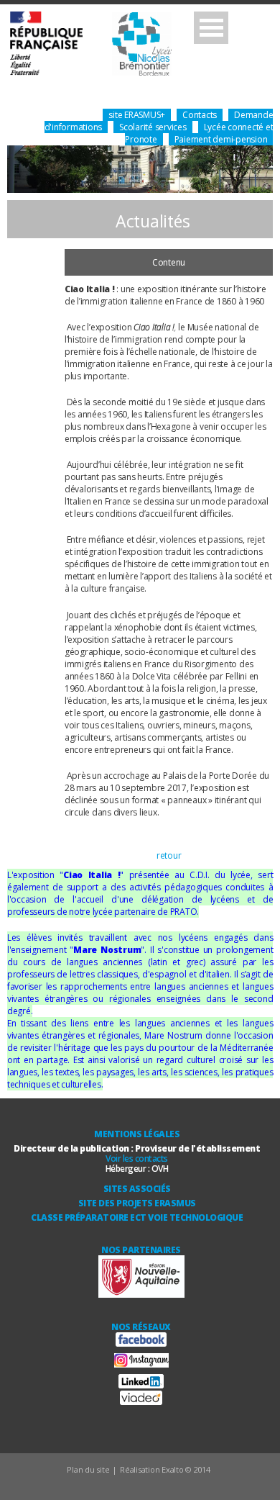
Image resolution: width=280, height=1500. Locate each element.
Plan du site (88, 1469)
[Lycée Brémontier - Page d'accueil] (91, 45)
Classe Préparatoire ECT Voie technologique (137, 1217)
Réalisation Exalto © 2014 (165, 1469)
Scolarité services (153, 127)
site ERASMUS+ (136, 115)
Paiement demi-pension (221, 139)
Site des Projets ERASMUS (137, 1203)
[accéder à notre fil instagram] (141, 1364)
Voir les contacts (137, 1158)
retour (169, 855)
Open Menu (211, 28)
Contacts (199, 115)
